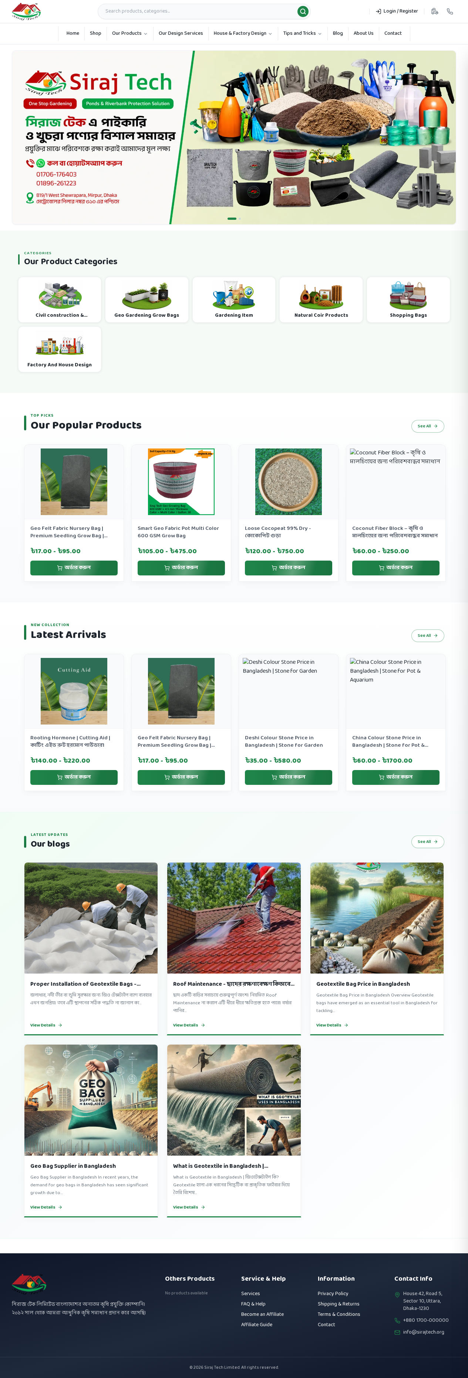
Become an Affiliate (262, 1314)
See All (424, 441)
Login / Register (401, 11)
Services (250, 1294)
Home (73, 33)
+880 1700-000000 (426, 1320)
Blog (338, 33)
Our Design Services (181, 33)
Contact (393, 33)
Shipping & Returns (339, 1304)
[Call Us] (450, 11)
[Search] (303, 11)
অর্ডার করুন (78, 582)
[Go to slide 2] (240, 233)
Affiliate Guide (256, 1325)
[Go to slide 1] (232, 233)
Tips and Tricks (299, 33)
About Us (364, 33)
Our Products (127, 33)
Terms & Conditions (339, 1314)
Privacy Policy (333, 1294)
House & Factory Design (240, 33)
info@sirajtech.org (423, 1332)
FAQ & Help (253, 1304)
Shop (95, 33)
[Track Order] (434, 11)
